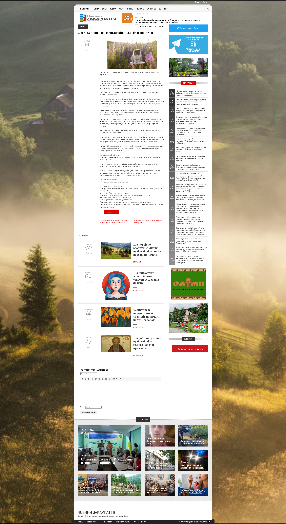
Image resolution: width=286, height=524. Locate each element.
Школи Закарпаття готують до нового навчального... (157, 465)
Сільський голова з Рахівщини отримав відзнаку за (106, 461)
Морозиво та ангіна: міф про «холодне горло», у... (192, 491)
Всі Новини (163, 9)
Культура (113, 9)
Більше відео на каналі (191, 349)
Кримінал (130, 9)
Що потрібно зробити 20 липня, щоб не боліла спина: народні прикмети (147, 249)
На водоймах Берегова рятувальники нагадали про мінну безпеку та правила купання (191, 158)
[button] (82, 379)
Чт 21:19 (172, 188)
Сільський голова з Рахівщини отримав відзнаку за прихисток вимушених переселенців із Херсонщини (191, 102)
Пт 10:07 (172, 120)
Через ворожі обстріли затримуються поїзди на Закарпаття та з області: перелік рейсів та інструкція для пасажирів (190, 131)
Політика (96, 9)
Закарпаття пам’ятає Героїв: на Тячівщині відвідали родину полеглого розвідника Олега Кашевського (190, 167)
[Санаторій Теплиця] (188, 318)
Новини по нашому (85, 487)
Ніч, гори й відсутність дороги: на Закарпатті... (192, 466)
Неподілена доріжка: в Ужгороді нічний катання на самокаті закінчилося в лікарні (191, 150)
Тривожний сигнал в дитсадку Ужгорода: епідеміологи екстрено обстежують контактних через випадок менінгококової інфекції (191, 120)
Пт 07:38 (172, 158)
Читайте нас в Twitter (189, 28)
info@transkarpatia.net (121, 516)
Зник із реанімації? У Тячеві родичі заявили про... (158, 440)
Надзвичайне (84, 9)
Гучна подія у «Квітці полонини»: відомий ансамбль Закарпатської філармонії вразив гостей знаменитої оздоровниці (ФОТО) (190, 220)
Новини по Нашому (122, 522)
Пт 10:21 (172, 110)
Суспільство (151, 9)
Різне (181, 487)
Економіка (140, 9)
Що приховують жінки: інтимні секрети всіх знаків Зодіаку (146, 278)
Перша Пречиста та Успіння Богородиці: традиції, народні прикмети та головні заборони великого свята (191, 110)
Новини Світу (107, 522)
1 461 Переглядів (147, 27)
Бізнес (104, 9)
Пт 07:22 (172, 167)
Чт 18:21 (172, 250)
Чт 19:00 (172, 231)
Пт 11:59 (172, 93)
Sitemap (143, 522)
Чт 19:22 (172, 220)
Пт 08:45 (172, 141)
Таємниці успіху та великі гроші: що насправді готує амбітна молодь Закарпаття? (189, 241)
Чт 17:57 (172, 259)
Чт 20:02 (172, 208)
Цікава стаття (112, 212)
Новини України (92, 522)
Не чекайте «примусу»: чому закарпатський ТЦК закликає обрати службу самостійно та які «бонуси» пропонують (190, 259)
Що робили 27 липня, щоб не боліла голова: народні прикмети (147, 343)
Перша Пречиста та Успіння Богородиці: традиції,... (157, 490)
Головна (80, 522)
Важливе (115, 487)
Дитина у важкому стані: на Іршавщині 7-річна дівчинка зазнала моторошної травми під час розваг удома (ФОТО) (191, 197)
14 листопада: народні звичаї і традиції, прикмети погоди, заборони (146, 315)
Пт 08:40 (172, 150)
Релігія (111, 207)
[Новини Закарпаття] (99, 18)
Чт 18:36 (172, 241)
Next (207, 14)
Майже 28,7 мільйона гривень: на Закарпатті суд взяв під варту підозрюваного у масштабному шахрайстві (167, 15)
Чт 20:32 (172, 197)
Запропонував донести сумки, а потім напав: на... (193, 442)
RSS (135, 522)
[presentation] (82, 379)
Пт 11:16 (172, 102)
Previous (205, 14)
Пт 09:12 (172, 131)
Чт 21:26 (172, 177)
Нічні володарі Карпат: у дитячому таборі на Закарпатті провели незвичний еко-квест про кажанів (191, 93)
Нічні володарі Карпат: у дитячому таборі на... (92, 491)
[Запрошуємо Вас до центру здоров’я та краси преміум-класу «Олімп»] (188, 284)
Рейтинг (161, 27)
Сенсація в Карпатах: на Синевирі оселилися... (125, 491)
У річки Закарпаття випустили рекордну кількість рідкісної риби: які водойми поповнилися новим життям (191, 250)
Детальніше (138, 262)
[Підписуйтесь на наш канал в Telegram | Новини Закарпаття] (188, 44)
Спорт (121, 9)
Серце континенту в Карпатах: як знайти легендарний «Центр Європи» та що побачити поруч (191, 141)
